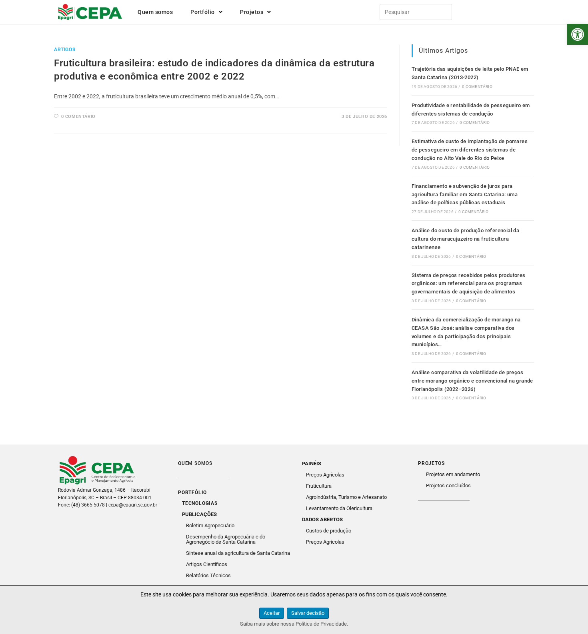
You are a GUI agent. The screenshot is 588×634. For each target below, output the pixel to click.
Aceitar (272, 613)
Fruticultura (319, 486)
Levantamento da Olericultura (339, 508)
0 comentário (78, 116)
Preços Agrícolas (325, 475)
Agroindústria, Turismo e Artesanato (346, 497)
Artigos (64, 49)
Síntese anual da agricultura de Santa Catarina (238, 553)
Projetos (251, 12)
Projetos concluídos (448, 485)
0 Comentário (477, 86)
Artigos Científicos (206, 564)
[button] (577, 34)
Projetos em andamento (453, 474)
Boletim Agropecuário (210, 525)
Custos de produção (328, 531)
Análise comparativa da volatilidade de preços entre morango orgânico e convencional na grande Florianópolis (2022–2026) (472, 380)
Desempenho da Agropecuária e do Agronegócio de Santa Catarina (225, 539)
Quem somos (155, 12)
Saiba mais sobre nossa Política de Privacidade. (294, 624)
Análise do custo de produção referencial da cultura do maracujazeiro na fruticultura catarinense (465, 238)
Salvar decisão (307, 613)
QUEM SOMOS (195, 463)
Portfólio (202, 12)
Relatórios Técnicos (208, 575)
